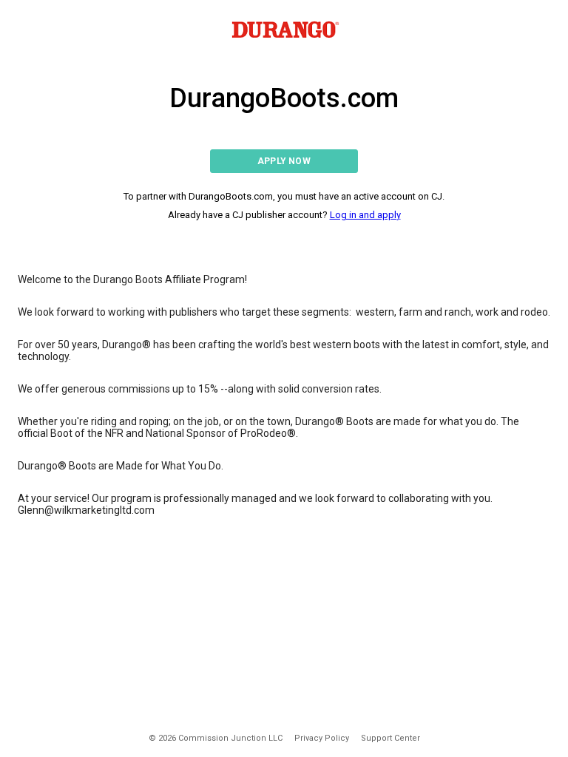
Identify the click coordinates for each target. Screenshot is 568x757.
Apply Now (284, 161)
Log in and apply (365, 214)
